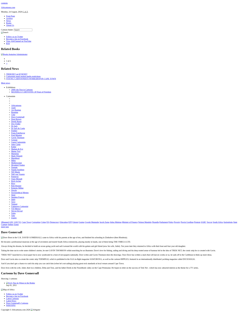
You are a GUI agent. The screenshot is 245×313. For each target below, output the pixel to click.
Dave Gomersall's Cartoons (17, 303)
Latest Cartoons (12, 298)
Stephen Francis (17, 197)
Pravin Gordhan (187, 222)
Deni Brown (16, 119)
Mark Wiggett (16, 156)
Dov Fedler (15, 124)
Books (8, 23)
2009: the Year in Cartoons (22, 90)
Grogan (14, 140)
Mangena (15, 154)
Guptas (81, 222)
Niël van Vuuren (18, 174)
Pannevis (15, 176)
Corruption (36, 222)
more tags (5, 227)
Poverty (177, 222)
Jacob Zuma (104, 222)
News (8, 21)
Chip (13, 115)
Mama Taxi (15, 151)
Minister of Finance (130, 222)
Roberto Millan (17, 188)
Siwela (14, 190)
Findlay (14, 131)
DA (47, 222)
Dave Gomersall (17, 117)
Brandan (14, 112)
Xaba (13, 213)
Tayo (13, 202)
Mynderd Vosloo (18, 165)
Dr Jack (14, 126)
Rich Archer (16, 181)
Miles (13, 160)
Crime (43, 222)
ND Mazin (15, 172)
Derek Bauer (16, 121)
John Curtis (15, 144)
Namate (14, 167)
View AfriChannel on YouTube (18, 41)
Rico (13, 183)
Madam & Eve (17, 149)
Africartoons (16, 105)
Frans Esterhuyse (18, 133)
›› (6, 63)
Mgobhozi (15, 158)
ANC (11, 222)
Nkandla (155, 222)
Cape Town (26, 222)
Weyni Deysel (17, 211)
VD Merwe (16, 209)
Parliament (163, 222)
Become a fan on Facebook (17, 39)
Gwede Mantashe (92, 222)
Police (170, 222)
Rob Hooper (16, 186)
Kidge (13, 147)
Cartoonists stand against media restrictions (23, 76)
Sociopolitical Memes (20, 193)
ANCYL (17, 222)
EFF (70, 222)
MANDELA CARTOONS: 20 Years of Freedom (31, 92)
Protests (197, 222)
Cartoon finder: (7, 30)
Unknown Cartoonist (19, 206)
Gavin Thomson (17, 137)
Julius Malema (115, 222)
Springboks (228, 222)
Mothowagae (16, 163)
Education (64, 222)
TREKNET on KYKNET (16, 74)
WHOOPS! (11, 305)
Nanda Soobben (17, 170)
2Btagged (5, 222)
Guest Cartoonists (18, 142)
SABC (203, 222)
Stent (13, 195)
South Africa (218, 222)
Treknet (14, 204)
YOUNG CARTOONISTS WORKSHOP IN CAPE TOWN (31, 79)
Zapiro (14, 218)
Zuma (16, 224)
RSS (8, 43)
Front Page (10, 16)
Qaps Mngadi (16, 179)
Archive (9, 18)
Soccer (209, 222)
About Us (10, 25)
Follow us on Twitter (14, 37)
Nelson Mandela (144, 222)
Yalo (13, 215)
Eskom (75, 222)
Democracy (54, 222)
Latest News (11, 301)
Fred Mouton (16, 135)
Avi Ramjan (16, 110)
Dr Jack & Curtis (18, 128)
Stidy (13, 199)
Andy (13, 108)
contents (4, 3)
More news (5, 83)
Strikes (10, 224)
